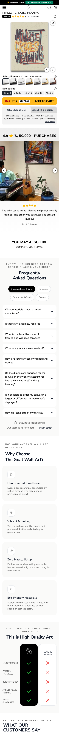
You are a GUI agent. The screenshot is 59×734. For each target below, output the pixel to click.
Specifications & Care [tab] (22, 288)
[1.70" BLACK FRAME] (13, 81)
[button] (29, 2)
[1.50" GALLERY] (5, 81)
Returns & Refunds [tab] (22, 297)
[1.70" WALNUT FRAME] (53, 81)
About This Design (42, 110)
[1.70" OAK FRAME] (45, 81)
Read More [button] (50, 122)
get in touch (45, 427)
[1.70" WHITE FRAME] (21, 81)
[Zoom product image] (52, 23)
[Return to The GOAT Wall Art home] (29, 7)
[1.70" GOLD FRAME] (29, 81)
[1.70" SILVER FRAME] (37, 81)
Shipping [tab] (43, 288)
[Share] (55, 16)
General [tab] (42, 297)
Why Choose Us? (16, 110)
